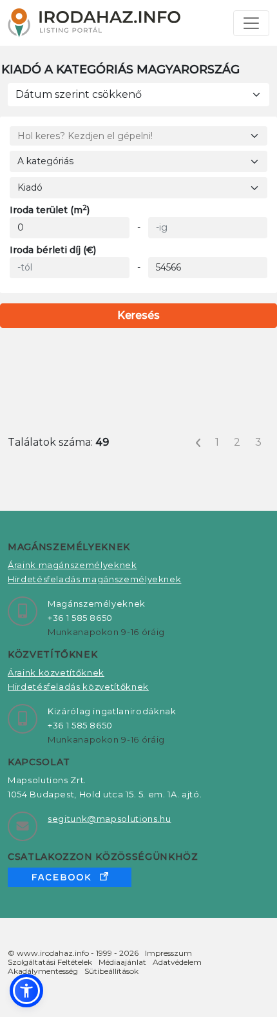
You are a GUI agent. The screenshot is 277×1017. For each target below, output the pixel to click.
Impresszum (168, 953)
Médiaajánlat (122, 962)
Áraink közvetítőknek (56, 672)
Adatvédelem (177, 962)
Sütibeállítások (111, 971)
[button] (26, 990)
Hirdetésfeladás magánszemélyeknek (94, 579)
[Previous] (198, 442)
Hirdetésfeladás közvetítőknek (78, 686)
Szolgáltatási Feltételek (50, 962)
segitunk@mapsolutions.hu (109, 818)
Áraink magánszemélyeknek (72, 565)
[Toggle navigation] (251, 23)
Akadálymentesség (43, 971)
